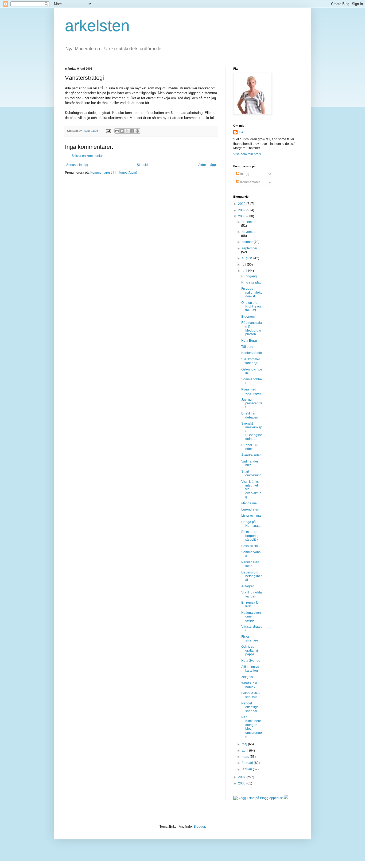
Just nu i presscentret (251, 403)
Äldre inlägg (207, 165)
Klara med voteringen (251, 391)
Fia (241, 132)
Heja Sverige (250, 661)
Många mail (249, 503)
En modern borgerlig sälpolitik (249, 535)
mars (246, 757)
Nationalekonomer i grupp (251, 616)
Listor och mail (251, 515)
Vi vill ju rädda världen (251, 594)
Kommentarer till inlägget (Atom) (113, 172)
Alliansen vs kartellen (250, 668)
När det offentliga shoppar (250, 707)
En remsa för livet (250, 604)
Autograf (247, 586)
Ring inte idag (251, 282)
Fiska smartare (249, 638)
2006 (242, 783)
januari (247, 769)
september (249, 248)
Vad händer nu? (249, 463)
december (249, 222)
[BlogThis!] (122, 131)
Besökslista (249, 546)
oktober (248, 242)
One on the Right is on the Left (251, 306)
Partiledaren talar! (250, 564)
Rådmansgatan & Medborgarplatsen (251, 328)
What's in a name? (249, 685)
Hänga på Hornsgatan (251, 524)
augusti (247, 258)
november (249, 232)
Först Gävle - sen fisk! (250, 695)
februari (248, 763)
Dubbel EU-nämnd (249, 447)
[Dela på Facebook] (132, 131)
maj (245, 744)
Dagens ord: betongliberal (251, 576)
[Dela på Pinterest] (137, 131)
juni (245, 271)
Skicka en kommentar (87, 156)
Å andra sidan (251, 455)
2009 (242, 210)
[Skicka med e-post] (117, 131)
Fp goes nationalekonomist (251, 292)
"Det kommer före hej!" (250, 361)
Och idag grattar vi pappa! (249, 650)
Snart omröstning (251, 473)
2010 (242, 204)
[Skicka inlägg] (108, 130)
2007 (242, 777)
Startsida (143, 165)
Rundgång (249, 276)
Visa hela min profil (247, 154)
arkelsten (97, 26)
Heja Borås (249, 340)
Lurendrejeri (250, 509)
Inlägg (244, 174)
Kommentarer (249, 182)
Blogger (199, 826)
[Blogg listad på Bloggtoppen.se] (258, 798)
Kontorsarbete (251, 353)
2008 (242, 216)
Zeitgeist (247, 677)
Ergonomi (248, 316)
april (245, 750)
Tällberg (247, 347)
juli (244, 264)
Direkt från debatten (249, 415)
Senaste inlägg (77, 165)
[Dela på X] (127, 131)
